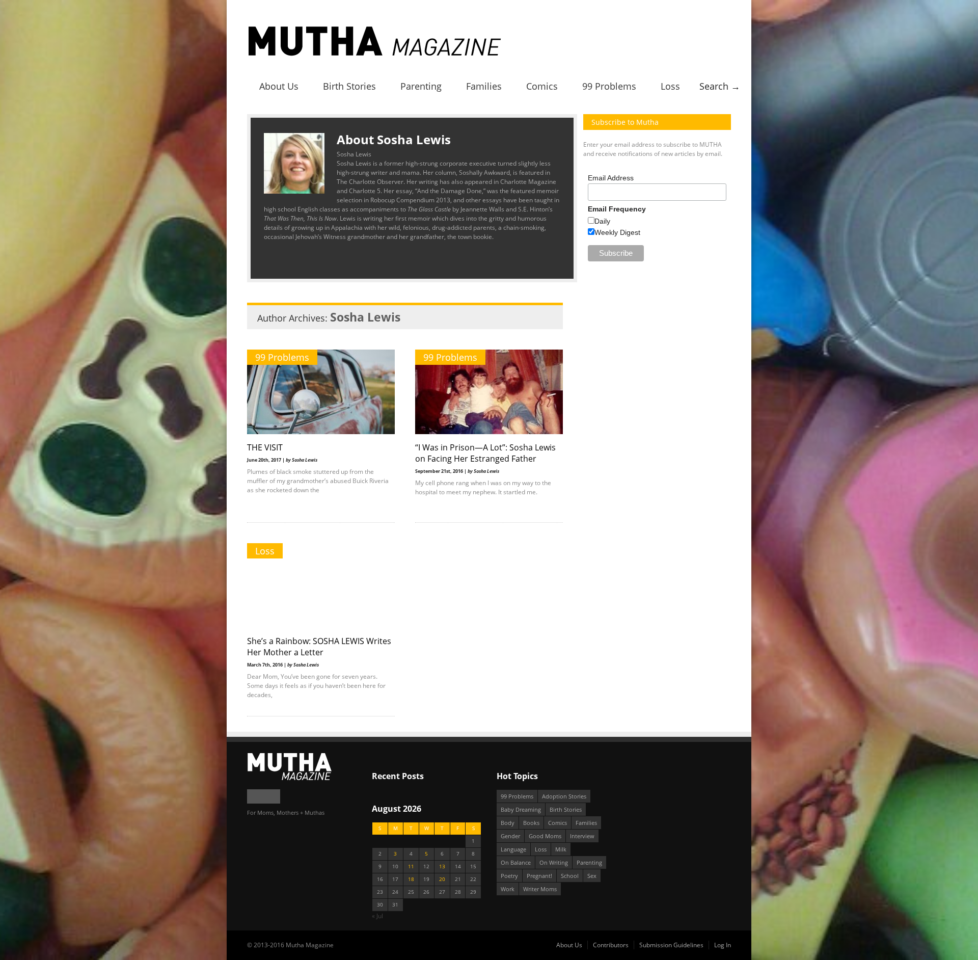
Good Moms (545, 836)
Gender (510, 836)
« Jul (377, 916)
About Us (278, 86)
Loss (670, 86)
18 (411, 879)
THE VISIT (265, 447)
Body (507, 822)
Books (531, 822)
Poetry (509, 875)
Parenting (421, 86)
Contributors (611, 945)
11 (411, 866)
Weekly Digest (617, 232)
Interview (582, 836)
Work (507, 889)
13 (442, 866)
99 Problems (609, 86)
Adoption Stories (564, 796)
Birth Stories (349, 86)
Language (513, 849)
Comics (542, 86)
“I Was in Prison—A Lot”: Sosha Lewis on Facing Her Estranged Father (485, 453)
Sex (591, 875)
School (570, 875)
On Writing (553, 862)
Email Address (611, 178)
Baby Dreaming (521, 809)
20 (442, 879)
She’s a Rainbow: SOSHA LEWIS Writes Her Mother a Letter (319, 646)
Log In (722, 945)
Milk (560, 849)
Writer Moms (540, 889)
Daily (602, 221)
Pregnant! (539, 875)
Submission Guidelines (671, 945)
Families (484, 86)
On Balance (516, 862)
